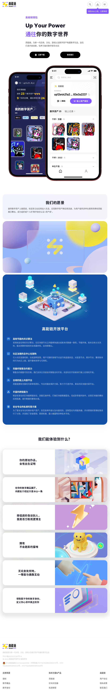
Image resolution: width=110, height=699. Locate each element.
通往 (30, 34)
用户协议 (103, 678)
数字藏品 (6, 683)
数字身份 (6, 688)
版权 (4, 678)
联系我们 (70, 55)
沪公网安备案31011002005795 (17, 663)
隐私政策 (103, 683)
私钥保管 (52, 688)
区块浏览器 (53, 683)
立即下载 (41, 55)
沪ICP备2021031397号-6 (12, 656)
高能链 (51, 678)
